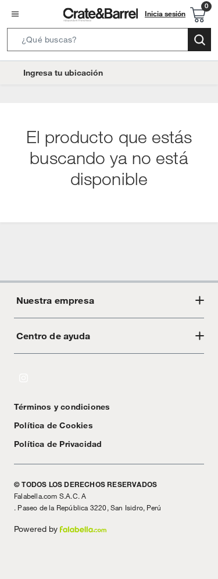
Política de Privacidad (58, 444)
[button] (109, 42)
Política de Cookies (53, 425)
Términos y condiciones (62, 407)
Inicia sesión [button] (165, 13)
